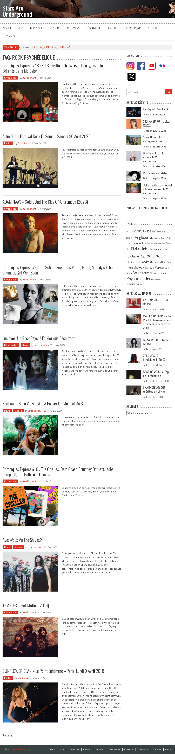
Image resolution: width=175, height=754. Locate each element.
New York (166, 262)
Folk (150, 249)
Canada (129, 243)
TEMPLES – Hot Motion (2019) (26, 605)
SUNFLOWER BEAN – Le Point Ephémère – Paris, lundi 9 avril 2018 (53, 670)
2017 (143, 231)
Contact (10, 36)
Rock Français (160, 273)
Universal (131, 284)
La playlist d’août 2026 (156, 109)
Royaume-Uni (138, 278)
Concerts (55, 28)
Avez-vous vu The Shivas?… (23, 540)
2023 (128, 238)
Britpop (169, 238)
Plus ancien (8, 735)
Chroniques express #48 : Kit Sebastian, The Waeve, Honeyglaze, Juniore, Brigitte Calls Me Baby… (57, 68)
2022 (167, 231)
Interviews (73, 28)
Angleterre (143, 237)
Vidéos (18, 410)
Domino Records (150, 243)
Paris (129, 267)
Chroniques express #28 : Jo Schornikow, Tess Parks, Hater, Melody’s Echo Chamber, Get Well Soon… (58, 270)
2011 (128, 232)
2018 (149, 231)
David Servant (29, 77)
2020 (159, 231)
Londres (146, 262)
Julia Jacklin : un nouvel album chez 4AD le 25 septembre (157, 189)
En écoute (114, 28)
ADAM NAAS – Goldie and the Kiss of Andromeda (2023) (45, 201)
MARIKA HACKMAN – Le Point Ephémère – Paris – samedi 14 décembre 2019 (157, 322)
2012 (131, 232)
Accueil (7, 28)
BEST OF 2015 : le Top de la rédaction (156, 374)
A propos (153, 28)
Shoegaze (154, 279)
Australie (156, 238)
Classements (134, 28)
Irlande (137, 262)
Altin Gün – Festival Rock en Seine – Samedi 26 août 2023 (47, 136)
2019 (154, 231)
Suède (160, 279)
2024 (132, 238)
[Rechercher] (168, 92)
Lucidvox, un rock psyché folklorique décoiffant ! (40, 338)
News (21, 28)
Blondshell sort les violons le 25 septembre (154, 157)
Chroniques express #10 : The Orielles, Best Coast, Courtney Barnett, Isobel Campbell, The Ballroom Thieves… (59, 472)
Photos (8, 143)
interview (130, 262)
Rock (129, 273)
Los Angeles (156, 262)
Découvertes (94, 28)
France (157, 249)
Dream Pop (160, 243)
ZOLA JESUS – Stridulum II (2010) (154, 358)
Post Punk (164, 267)
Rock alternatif (142, 272)
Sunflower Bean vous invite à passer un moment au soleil (46, 403)
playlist (151, 267)
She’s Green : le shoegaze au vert (153, 139)
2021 (163, 231)
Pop (157, 267)
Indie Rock (155, 255)
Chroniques (37, 28)
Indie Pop (138, 256)
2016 (137, 231)
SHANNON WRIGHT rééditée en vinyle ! (154, 389)
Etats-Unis (139, 248)
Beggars (163, 238)
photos (138, 267)
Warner (139, 284)
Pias (145, 267)
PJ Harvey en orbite (155, 173)
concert (138, 243)
